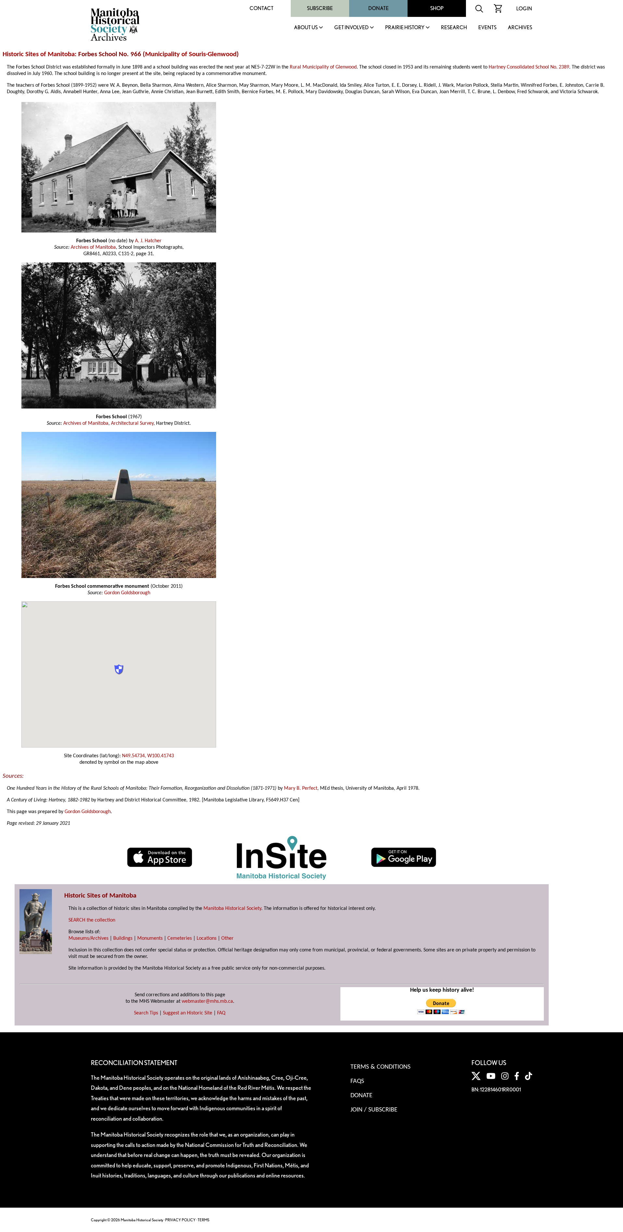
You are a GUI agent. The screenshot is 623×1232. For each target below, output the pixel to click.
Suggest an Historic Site (187, 1013)
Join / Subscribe (373, 1110)
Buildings (122, 938)
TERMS (203, 1219)
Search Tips (146, 1013)
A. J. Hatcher (148, 241)
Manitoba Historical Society (232, 908)
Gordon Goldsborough (127, 593)
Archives (520, 28)
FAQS (357, 1081)
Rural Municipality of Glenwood (323, 67)
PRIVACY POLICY (180, 1219)
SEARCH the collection (91, 920)
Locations (206, 938)
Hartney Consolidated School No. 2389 (529, 67)
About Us (306, 28)
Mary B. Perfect (300, 788)
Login (524, 9)
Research (454, 28)
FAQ (221, 1013)
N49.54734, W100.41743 (148, 756)
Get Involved (351, 28)
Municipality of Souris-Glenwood (191, 54)
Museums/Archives (88, 938)
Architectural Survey (132, 423)
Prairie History (404, 28)
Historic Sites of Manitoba (39, 54)
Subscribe (320, 8)
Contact (262, 8)
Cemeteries (179, 938)
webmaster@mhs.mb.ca (207, 1001)
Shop (437, 8)
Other (227, 938)
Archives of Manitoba (93, 247)
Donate (378, 8)
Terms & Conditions (380, 1067)
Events (487, 28)
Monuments (150, 938)
